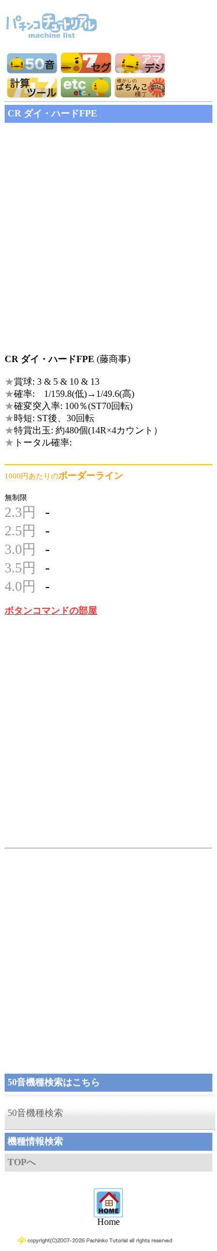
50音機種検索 (35, 1113)
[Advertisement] (108, 234)
